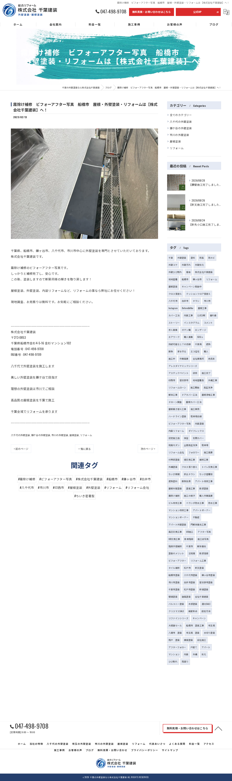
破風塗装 (186, 596)
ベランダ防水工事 (195, 502)
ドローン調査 (175, 401)
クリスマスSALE (176, 611)
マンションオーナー (178, 517)
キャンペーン (199, 618)
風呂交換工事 (175, 531)
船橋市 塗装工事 (195, 625)
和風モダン (174, 445)
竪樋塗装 (173, 596)
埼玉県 (211, 625)
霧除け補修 (174, 495)
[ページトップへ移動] (218, 728)
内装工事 (188, 315)
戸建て (193, 647)
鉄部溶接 (203, 553)
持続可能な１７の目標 (180, 344)
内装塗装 (199, 423)
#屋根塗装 (75, 487)
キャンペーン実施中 (192, 286)
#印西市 (58, 487)
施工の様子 (189, 495)
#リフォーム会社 (137, 487)
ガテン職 (186, 329)
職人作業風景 (206, 495)
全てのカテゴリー (181, 115)
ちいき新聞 (174, 474)
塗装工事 (190, 488)
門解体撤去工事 (198, 524)
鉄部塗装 (203, 488)
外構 (195, 654)
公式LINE (201, 315)
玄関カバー (198, 438)
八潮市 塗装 (175, 632)
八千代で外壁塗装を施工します (33, 366)
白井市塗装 (189, 582)
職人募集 (188, 336)
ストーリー (174, 322)
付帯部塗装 (174, 459)
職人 (206, 351)
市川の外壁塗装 (59, 435)
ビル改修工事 (175, 502)
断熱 (171, 351)
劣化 (204, 654)
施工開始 (194, 387)
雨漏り (185, 661)
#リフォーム (113, 487)
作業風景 (184, 358)
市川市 (207, 300)
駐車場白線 (196, 416)
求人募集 (173, 329)
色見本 (211, 358)
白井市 (185, 300)
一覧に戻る (84, 449)
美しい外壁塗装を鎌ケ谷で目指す (34, 377)
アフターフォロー (177, 647)
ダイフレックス (196, 430)
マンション (174, 654)
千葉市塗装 (174, 589)
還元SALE (206, 603)
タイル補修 (174, 567)
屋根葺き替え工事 (177, 409)
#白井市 (145, 479)
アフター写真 (204, 531)
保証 (186, 438)
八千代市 (173, 300)
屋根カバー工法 (193, 401)
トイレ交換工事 (209, 466)
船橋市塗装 (174, 575)
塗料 (193, 257)
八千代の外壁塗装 (20, 435)
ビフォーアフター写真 (180, 423)
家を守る (181, 351)
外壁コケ (173, 264)
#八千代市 (27, 487)
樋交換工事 (189, 459)
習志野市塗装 (206, 582)
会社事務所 (198, 358)
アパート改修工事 (204, 481)
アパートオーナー (202, 510)
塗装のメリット (176, 553)
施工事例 (195, 409)
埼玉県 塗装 (192, 632)
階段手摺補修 (175, 546)
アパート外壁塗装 (177, 524)
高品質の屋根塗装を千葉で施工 (33, 400)
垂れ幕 (213, 315)
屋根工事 (202, 308)
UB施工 (189, 531)
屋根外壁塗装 (175, 488)
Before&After (187, 308)
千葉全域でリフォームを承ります (34, 411)
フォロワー (194, 452)
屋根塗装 (74, 435)
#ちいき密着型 (84, 496)
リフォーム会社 (176, 452)
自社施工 (201, 639)
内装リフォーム (176, 430)
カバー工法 (174, 315)
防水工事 (212, 502)
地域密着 (173, 279)
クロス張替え (175, 293)
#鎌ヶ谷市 (129, 479)
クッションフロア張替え (198, 293)
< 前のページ (21, 449)
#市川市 (43, 487)
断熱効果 (186, 481)
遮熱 (208, 344)
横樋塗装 (188, 639)
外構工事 (212, 380)
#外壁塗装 (93, 487)
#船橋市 (112, 479)
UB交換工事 (174, 538)
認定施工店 (174, 438)
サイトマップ (170, 750)
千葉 (171, 257)
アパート (206, 647)
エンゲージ (200, 329)
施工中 (172, 358)
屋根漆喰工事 (208, 394)
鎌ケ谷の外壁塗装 (40, 435)
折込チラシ (189, 474)
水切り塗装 (209, 632)
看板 (188, 272)
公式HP (197, 12)
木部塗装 (192, 603)
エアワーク (174, 336)
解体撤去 (201, 546)
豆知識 (191, 553)
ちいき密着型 (206, 474)
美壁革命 (192, 611)
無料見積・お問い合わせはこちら (151, 12)
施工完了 (206, 372)
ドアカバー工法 (189, 394)
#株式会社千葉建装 (89, 479)
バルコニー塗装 (176, 603)
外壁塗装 (181, 257)
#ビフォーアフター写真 (55, 479)
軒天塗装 (199, 567)
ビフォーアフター (177, 560)
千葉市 (189, 546)
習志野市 (184, 380)
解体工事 (173, 394)
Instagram (173, 308)
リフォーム (86, 435)
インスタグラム (191, 322)
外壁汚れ (186, 264)
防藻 (201, 257)
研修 (195, 372)
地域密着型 (198, 380)
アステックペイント (178, 372)
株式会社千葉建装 (204, 272)
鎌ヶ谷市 (197, 279)
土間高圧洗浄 (190, 445)
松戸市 (187, 567)
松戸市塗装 (189, 589)
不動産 (196, 517)
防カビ (211, 257)
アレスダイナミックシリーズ (183, 365)
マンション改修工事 (178, 510)
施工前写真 (203, 538)
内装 (186, 654)
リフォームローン (177, 387)
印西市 (172, 380)
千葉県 (198, 344)
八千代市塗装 (190, 575)
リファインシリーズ (178, 618)
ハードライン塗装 (177, 416)
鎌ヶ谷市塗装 (208, 575)
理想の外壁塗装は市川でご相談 (33, 388)
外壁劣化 (199, 264)
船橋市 (185, 279)
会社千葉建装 (201, 596)
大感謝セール (175, 625)
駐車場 (205, 445)
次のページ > (148, 449)
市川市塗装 (174, 582)
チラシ (196, 300)
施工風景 (208, 452)
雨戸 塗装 (174, 639)
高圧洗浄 (208, 387)
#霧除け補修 (26, 479)
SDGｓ (200, 336)
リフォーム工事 (198, 560)
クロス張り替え (189, 466)
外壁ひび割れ (175, 272)
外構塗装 (173, 466)
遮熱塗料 (173, 481)
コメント (208, 322)
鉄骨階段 (188, 538)
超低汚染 (206, 611)
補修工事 (203, 459)
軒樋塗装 (203, 589)
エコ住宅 (195, 351)
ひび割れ (173, 661)
